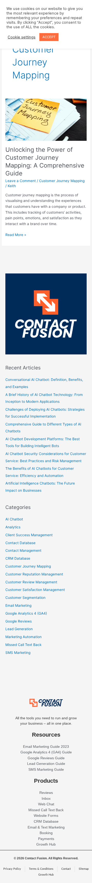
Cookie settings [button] (22, 37)
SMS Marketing (17, 653)
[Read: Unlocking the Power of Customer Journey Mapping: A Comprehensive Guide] (46, 119)
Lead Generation (19, 629)
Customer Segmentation (25, 598)
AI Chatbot (14, 519)
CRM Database (17, 558)
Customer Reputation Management (34, 574)
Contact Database (20, 543)
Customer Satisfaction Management (35, 590)
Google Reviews (18, 621)
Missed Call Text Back (23, 645)
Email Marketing (18, 605)
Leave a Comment (20, 181)
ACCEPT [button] (48, 37)
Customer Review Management (31, 582)
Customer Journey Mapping (62, 181)
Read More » (15, 234)
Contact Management (23, 550)
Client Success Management (29, 535)
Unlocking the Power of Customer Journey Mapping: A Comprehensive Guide (44, 161)
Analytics (12, 527)
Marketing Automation (23, 637)
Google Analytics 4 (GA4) (26, 613)
